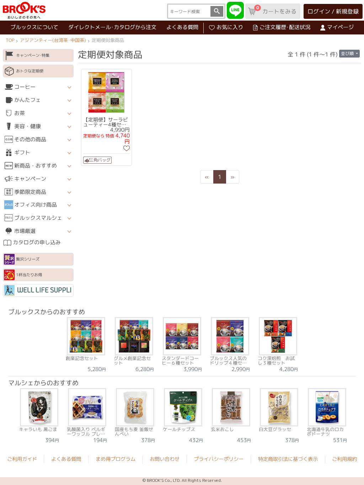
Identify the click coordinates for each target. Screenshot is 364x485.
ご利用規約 (344, 459)
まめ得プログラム (115, 459)
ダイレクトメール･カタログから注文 (112, 27)
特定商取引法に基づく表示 (288, 459)
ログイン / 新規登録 (333, 11)
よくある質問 (182, 27)
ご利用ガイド (22, 459)
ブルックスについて (34, 27)
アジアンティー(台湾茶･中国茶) (53, 40)
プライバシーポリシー (218, 459)
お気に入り (229, 27)
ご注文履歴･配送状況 (284, 27)
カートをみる (276, 10)
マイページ (340, 27)
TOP (10, 40)
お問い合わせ (165, 459)
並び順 (348, 53)
